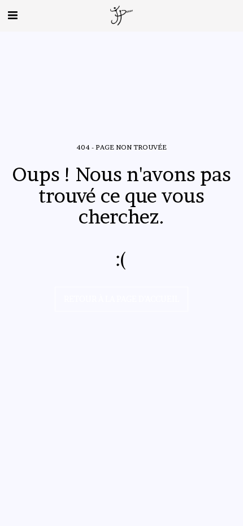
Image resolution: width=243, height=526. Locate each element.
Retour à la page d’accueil (121, 299)
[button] (12, 15)
